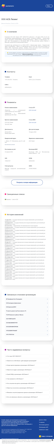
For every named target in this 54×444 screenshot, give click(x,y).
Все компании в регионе (10, 144)
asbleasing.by (8, 87)
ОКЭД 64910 (8, 132)
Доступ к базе (42, 420)
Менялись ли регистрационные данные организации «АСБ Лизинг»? (25, 392)
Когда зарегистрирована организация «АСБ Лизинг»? (21, 365)
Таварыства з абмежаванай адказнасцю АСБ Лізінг (15, 114)
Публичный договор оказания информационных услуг (10, 438)
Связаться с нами (43, 429)
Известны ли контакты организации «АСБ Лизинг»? (20, 388)
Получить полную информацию (27, 182)
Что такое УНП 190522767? (14, 356)
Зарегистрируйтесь (27, 54)
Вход (48, 6)
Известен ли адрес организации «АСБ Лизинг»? (19, 369)
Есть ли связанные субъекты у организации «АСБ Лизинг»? (22, 397)
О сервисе (42, 422)
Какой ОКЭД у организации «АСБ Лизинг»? (18, 374)
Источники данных (44, 424)
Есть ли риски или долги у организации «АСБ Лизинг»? (21, 383)
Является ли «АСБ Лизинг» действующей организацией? (21, 360)
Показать (15, 79)
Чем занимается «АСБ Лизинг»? (15, 379)
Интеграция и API (43, 427)
